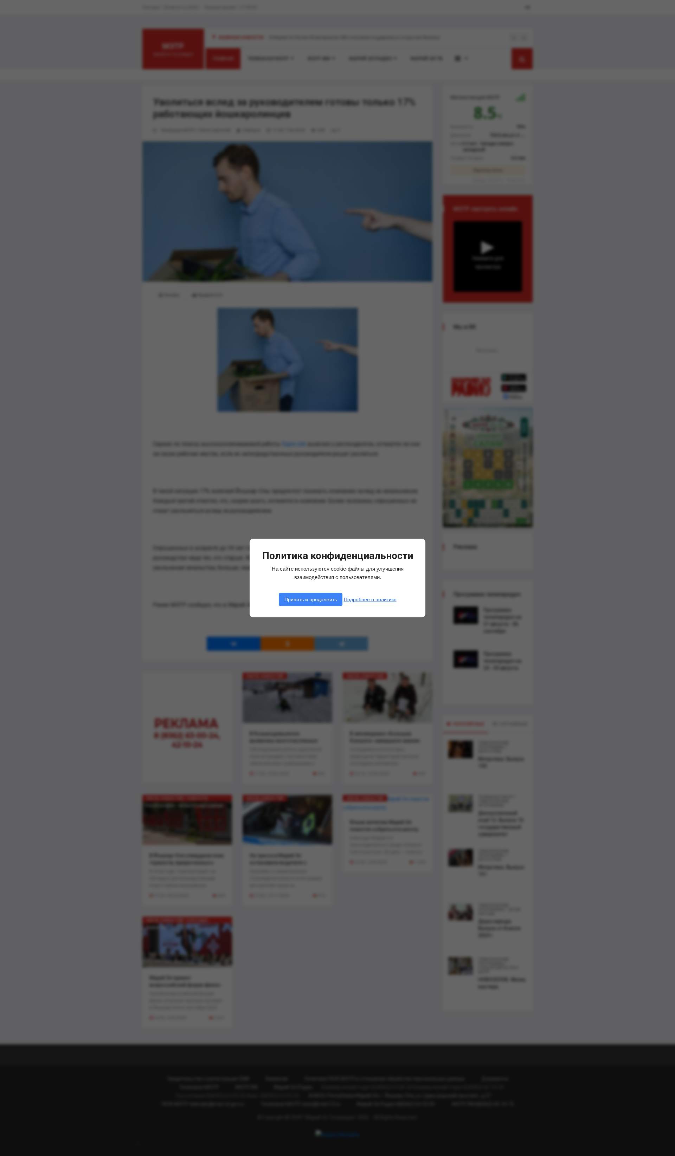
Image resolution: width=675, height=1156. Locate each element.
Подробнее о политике (370, 599)
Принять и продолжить (310, 599)
